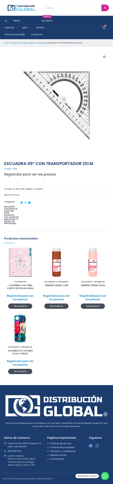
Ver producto (20, 306)
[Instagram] (97, 446)
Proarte (15, 194)
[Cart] (103, 27)
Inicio (6, 43)
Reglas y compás (35, 43)
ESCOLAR (22, 43)
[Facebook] (90, 446)
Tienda (13, 43)
